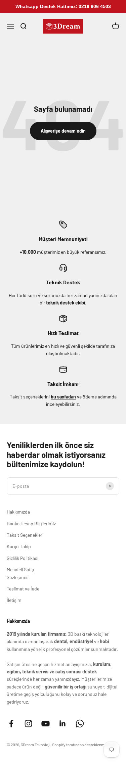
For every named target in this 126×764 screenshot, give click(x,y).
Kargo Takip (19, 546)
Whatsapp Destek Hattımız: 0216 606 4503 (63, 6)
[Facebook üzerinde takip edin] (11, 723)
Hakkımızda (18, 512)
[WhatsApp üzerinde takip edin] (79, 723)
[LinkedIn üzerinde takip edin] (62, 723)
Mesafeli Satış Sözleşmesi (20, 573)
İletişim (14, 600)
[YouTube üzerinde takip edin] (45, 723)
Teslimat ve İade (23, 588)
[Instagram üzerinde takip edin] (28, 723)
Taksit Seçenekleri (25, 535)
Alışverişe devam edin (63, 131)
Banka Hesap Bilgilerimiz (31, 523)
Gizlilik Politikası (22, 558)
